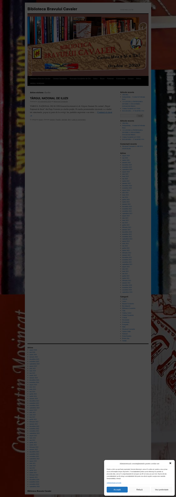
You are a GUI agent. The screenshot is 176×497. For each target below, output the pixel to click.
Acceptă (117, 490)
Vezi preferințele (161, 490)
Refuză (139, 490)
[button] (170, 463)
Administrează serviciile (114, 483)
